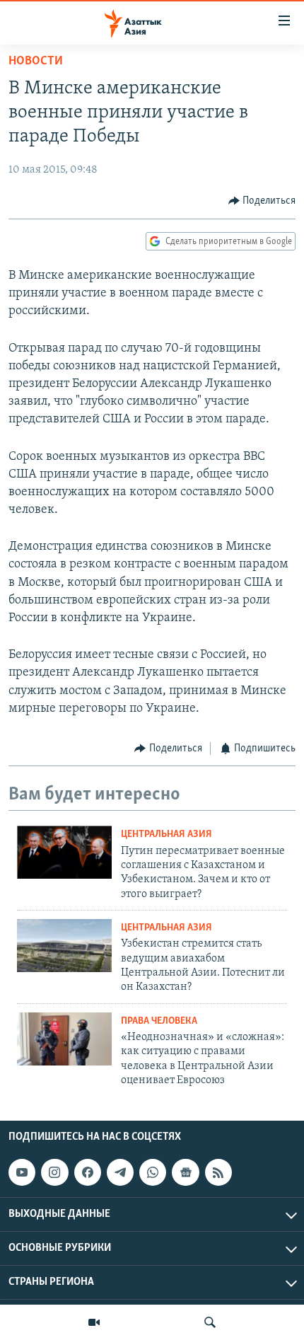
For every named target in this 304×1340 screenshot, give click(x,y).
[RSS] (218, 1172)
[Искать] (210, 1322)
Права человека (159, 1021)
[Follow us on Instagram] (54, 1172)
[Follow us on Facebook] (87, 1172)
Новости (35, 61)
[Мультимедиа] (94, 1322)
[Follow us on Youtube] (21, 1172)
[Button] (262, 201)
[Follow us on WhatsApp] (152, 1172)
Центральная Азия (166, 834)
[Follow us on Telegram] (120, 1172)
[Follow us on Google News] (185, 1172)
